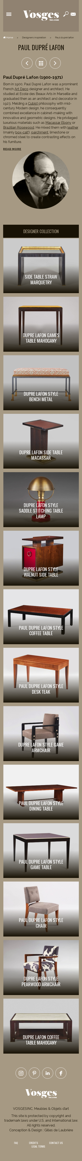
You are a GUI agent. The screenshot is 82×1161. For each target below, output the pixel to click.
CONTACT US (56, 1143)
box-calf (22, 132)
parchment (39, 132)
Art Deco (21, 89)
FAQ (16, 1143)
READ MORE (12, 149)
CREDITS (33, 1143)
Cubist (33, 104)
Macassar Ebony (58, 123)
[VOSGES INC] (41, 16)
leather (72, 128)
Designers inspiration (34, 37)
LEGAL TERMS (38, 1146)
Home (9, 37)
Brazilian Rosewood (18, 128)
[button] (8, 14)
